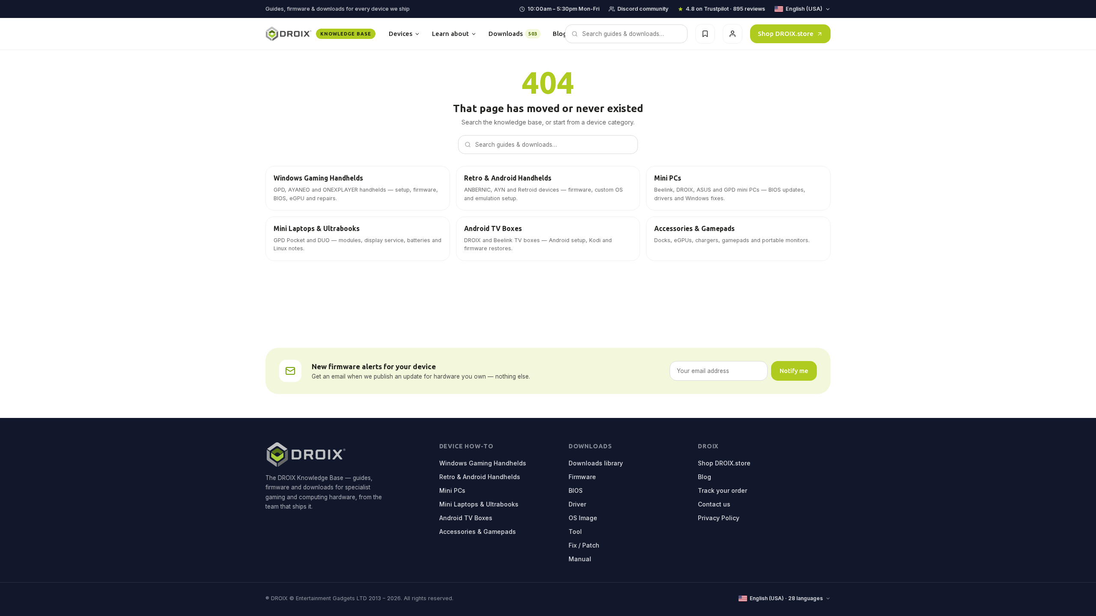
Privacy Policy (718, 517)
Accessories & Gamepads (477, 531)
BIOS (576, 490)
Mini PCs (452, 490)
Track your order (722, 490)
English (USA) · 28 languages (786, 598)
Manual (580, 559)
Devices (400, 33)
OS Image (583, 517)
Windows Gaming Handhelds (482, 463)
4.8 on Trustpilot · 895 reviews (725, 9)
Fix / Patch (584, 545)
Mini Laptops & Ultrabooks (478, 504)
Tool (575, 531)
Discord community (642, 9)
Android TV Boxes (465, 517)
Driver (577, 504)
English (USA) (804, 9)
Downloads (512, 33)
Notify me (794, 370)
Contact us (714, 504)
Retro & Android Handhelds (479, 476)
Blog (560, 33)
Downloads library (596, 463)
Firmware (582, 476)
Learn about (450, 33)
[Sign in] (732, 34)
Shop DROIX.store (785, 33)
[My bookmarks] (705, 34)
